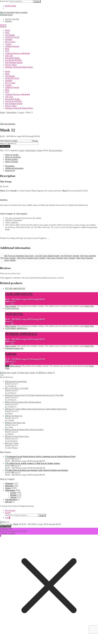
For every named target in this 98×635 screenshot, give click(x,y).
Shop (7, 33)
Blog (7, 49)
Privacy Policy (11, 65)
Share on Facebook (13, 157)
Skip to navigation (7, 12)
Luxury (21, 112)
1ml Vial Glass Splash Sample (47, 256)
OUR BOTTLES (12, 37)
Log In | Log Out (12, 19)
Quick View (89, 306)
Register (8, 21)
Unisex (39, 150)
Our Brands (10, 35)
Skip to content (21, 12)
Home (7, 30)
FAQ (7, 51)
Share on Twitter (12, 155)
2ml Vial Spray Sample (69, 256)
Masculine (9, 486)
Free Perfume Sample (13, 62)
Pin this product (11, 159)
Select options (10, 306)
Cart (7, 518)
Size (2, 141)
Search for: (4, 1)
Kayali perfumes (55, 150)
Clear (36, 141)
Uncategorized (11, 499)
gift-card (8, 502)
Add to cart (5, 146)
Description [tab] (9, 166)
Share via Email (11, 162)
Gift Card (9, 56)
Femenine (9, 483)
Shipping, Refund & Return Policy (19, 67)
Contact (8, 44)
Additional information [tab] (14, 168)
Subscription (12, 112)
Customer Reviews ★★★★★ (17, 53)
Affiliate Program (12, 46)
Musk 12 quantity (7, 143)
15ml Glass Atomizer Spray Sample (60, 258)
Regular (13, 495)
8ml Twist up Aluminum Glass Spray (19, 256)
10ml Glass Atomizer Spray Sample (31, 258)
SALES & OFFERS (13, 60)
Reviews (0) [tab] (10, 170)
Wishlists (8, 39)
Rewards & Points (12, 58)
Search (37, 1)
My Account (10, 42)
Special (13, 497)
